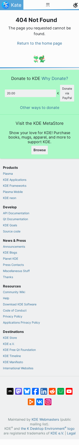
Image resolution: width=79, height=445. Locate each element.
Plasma (8, 173)
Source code (11, 231)
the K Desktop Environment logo (48, 429)
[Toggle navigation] (48, 5)
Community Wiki (14, 292)
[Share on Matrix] (10, 389)
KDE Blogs (10, 252)
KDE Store (10, 337)
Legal (71, 433)
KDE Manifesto (13, 362)
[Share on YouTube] (69, 389)
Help (6, 298)
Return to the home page (39, 43)
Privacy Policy (12, 316)
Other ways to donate (39, 107)
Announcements (14, 246)
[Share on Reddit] (52, 389)
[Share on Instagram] (48, 399)
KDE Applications (14, 179)
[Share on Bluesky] (27, 389)
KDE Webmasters (45, 420)
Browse (39, 150)
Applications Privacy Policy (21, 322)
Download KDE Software (19, 304)
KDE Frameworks (14, 185)
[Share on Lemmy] (60, 389)
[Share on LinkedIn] (43, 389)
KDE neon (9, 198)
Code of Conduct (15, 310)
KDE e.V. (9, 344)
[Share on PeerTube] (31, 399)
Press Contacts (13, 264)
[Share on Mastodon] (18, 389)
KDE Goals (10, 225)
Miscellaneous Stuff (16, 271)
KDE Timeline (12, 356)
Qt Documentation (15, 219)
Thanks (8, 277)
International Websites (18, 368)
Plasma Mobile (13, 192)
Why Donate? (55, 78)
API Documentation (16, 213)
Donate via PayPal (67, 93)
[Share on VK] (39, 399)
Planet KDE (10, 258)
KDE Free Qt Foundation (19, 350)
